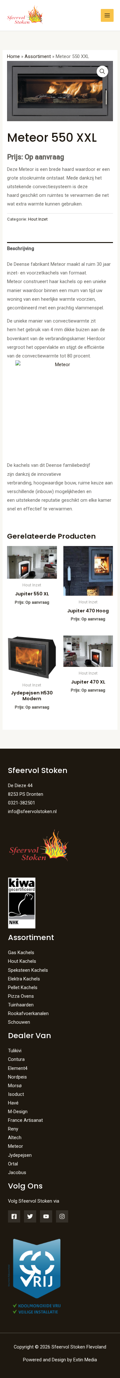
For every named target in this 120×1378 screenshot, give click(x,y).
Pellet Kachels (22, 987)
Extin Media (85, 1360)
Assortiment (38, 56)
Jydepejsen (20, 1155)
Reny (13, 1129)
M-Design (18, 1111)
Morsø (15, 1085)
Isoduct (16, 1094)
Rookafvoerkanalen (28, 1013)
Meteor (15, 1146)
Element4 (18, 1068)
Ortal (13, 1164)
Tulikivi (14, 1051)
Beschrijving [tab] (20, 248)
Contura (16, 1059)
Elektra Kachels (24, 979)
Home (13, 56)
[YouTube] (46, 1216)
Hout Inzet (38, 219)
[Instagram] (62, 1216)
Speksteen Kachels (28, 970)
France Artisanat (25, 1120)
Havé (13, 1103)
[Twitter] (30, 1216)
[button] (102, 71)
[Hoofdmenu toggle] (107, 15)
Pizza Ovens (21, 996)
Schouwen (19, 1022)
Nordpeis (17, 1077)
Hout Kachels (22, 961)
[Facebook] (14, 1216)
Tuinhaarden (21, 1005)
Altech (14, 1137)
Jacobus (17, 1172)
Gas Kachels (21, 952)
